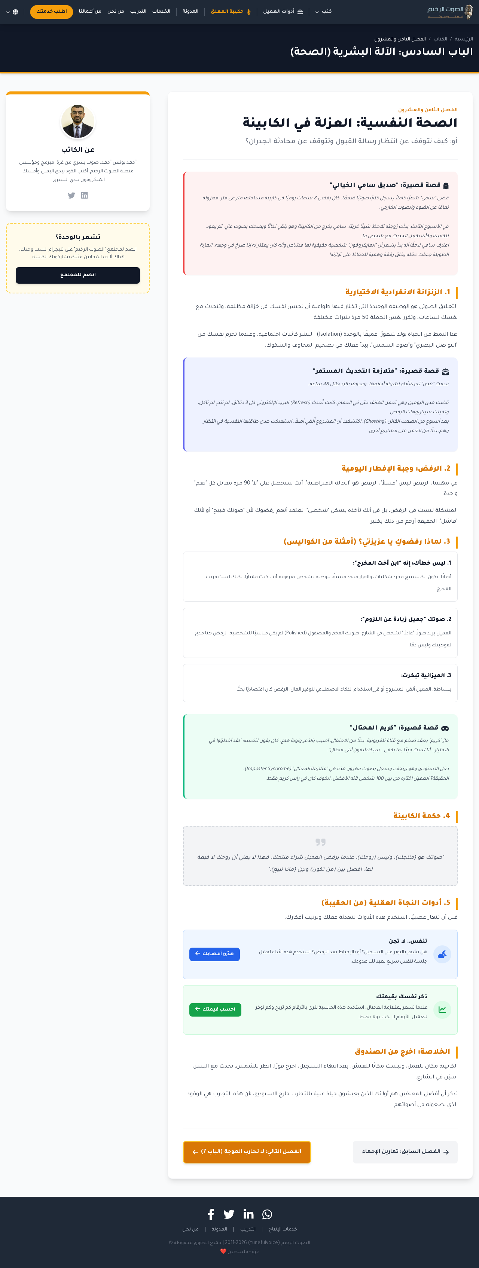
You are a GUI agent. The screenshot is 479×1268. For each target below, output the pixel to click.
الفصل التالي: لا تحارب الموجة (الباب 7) (251, 1152)
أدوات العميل (279, 12)
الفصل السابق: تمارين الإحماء (401, 1152)
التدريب (138, 12)
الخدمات (161, 12)
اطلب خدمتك (51, 12)
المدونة (190, 12)
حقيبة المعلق (227, 12)
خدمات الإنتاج (283, 1229)
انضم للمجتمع (78, 275)
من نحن (115, 12)
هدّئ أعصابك (217, 954)
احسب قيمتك (218, 1009)
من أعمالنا (90, 12)
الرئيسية (464, 39)
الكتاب (440, 39)
